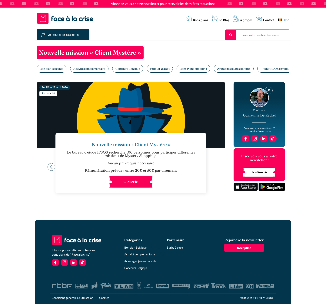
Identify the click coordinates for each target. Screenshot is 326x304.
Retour (51, 167)
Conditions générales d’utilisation (72, 297)
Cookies (104, 297)
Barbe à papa (175, 247)
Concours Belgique (127, 68)
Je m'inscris (259, 172)
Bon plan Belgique (51, 68)
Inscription (244, 248)
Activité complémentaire (89, 68)
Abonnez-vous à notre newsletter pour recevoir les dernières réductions (163, 4)
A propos (246, 20)
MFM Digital (266, 297)
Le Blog (224, 20)
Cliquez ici (131, 182)
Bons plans (200, 20)
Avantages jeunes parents (233, 68)
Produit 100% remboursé (277, 68)
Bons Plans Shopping (193, 68)
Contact (268, 20)
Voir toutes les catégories (63, 34)
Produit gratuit (160, 68)
